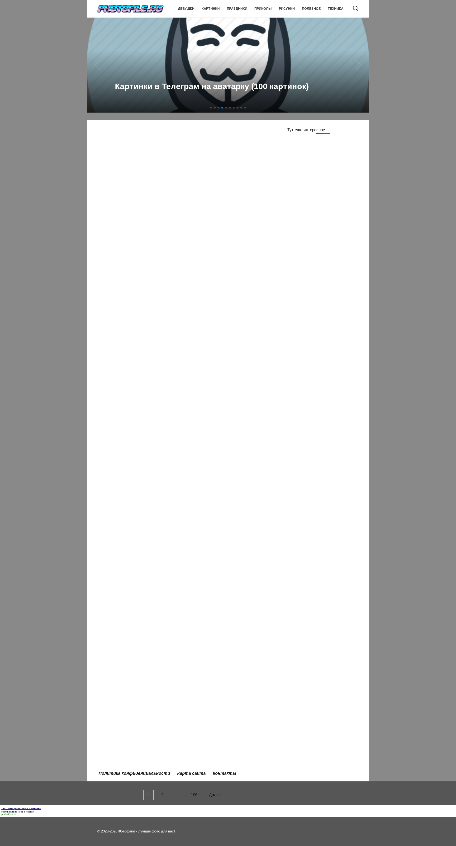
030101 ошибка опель (215, 648)
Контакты (224, 773)
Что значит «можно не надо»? (131, 648)
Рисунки (287, 8)
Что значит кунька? (121, 681)
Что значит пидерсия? (124, 714)
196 (194, 795)
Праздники (237, 8)
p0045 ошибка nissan (214, 503)
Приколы (263, 8)
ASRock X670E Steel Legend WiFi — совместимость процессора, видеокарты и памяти (228, 190)
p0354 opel (112, 575)
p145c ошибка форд (213, 403)
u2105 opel (112, 436)
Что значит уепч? (210, 714)
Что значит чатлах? (212, 681)
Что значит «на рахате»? (218, 575)
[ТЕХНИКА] (229, 175)
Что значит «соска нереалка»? (224, 436)
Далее (215, 795)
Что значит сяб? (117, 609)
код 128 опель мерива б (217, 320)
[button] (211, 108)
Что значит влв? (118, 503)
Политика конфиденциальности (134, 773)
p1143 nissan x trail (120, 403)
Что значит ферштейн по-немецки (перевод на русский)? (135, 539)
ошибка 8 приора (119, 748)
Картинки (211, 8)
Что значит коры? (211, 469)
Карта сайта (191, 773)
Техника (335, 8)
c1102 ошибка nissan (122, 469)
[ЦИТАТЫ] (137, 175)
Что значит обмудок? (214, 748)
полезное (311, 8)
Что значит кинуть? (212, 536)
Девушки (186, 8)
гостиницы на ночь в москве (17, 811)
